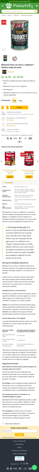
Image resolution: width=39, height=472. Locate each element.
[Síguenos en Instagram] (24, 464)
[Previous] (4, 35)
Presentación (5, 100)
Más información (11, 126)
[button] (2, 6)
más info (30, 114)
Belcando (11, 72)
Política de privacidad (19, 454)
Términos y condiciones (19, 450)
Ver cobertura (10, 120)
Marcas (19, 447)
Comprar (19, 107)
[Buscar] (35, 11)
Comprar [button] (10, 176)
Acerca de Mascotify (19, 441)
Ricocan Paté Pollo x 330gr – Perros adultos (10, 170)
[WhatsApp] (34, 467)
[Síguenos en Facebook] (21, 464)
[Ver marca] (4, 72)
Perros (10, 15)
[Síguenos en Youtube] (27, 464)
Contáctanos (19, 444)
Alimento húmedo (26, 15)
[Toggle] (3, 183)
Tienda (3, 15)
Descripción (9, 183)
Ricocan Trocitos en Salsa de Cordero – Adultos (29, 170)
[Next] (34, 35)
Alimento (16, 15)
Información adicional (12, 424)
